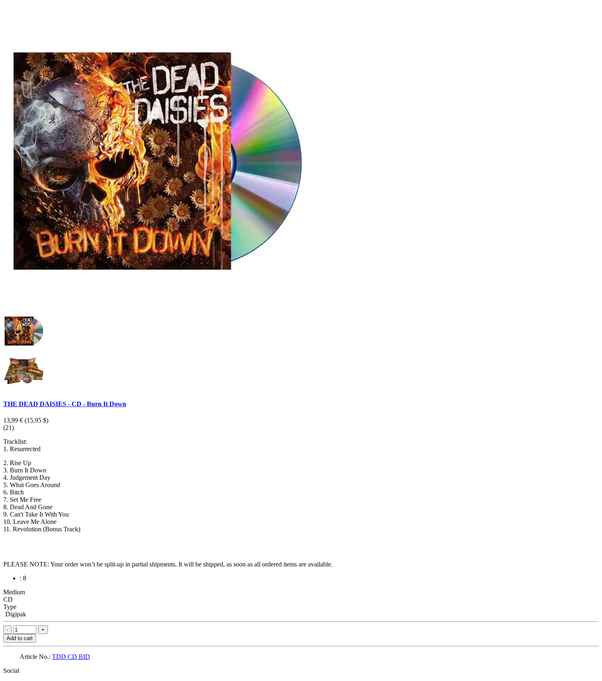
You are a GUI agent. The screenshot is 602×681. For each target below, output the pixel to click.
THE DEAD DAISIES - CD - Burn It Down (64, 403)
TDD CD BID (71, 656)
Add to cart (20, 638)
